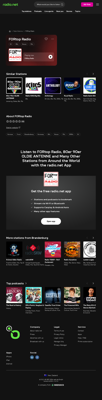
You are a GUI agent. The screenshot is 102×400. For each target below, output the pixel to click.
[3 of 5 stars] (13, 121)
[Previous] (87, 73)
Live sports (49, 11)
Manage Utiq (59, 341)
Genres (69, 11)
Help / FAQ (82, 338)
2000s (71, 134)
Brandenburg (29, 134)
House (24, 44)
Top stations (26, 11)
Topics (77, 11)
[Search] (62, 4)
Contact (81, 331)
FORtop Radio (29, 58)
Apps (80, 334)
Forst (19, 134)
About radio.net (36, 331)
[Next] (93, 73)
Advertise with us (36, 338)
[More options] (52, 38)
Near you (59, 11)
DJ (11, 44)
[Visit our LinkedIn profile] (32, 357)
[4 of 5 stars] (16, 121)
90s (31, 44)
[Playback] (50, 57)
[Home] (10, 31)
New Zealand (52, 375)
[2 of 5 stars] (10, 121)
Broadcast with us (37, 341)
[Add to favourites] (46, 39)
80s (17, 44)
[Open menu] (97, 4)
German (10, 134)
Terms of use (59, 331)
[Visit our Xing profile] (37, 357)
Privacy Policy (59, 334)
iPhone (8, 357)
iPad (8, 360)
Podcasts (38, 11)
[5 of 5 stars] (19, 121)
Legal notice (58, 338)
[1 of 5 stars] (7, 121)
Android (9, 364)
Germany (41, 134)
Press (32, 334)
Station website (12, 128)
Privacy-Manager (60, 345)
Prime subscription (85, 341)
